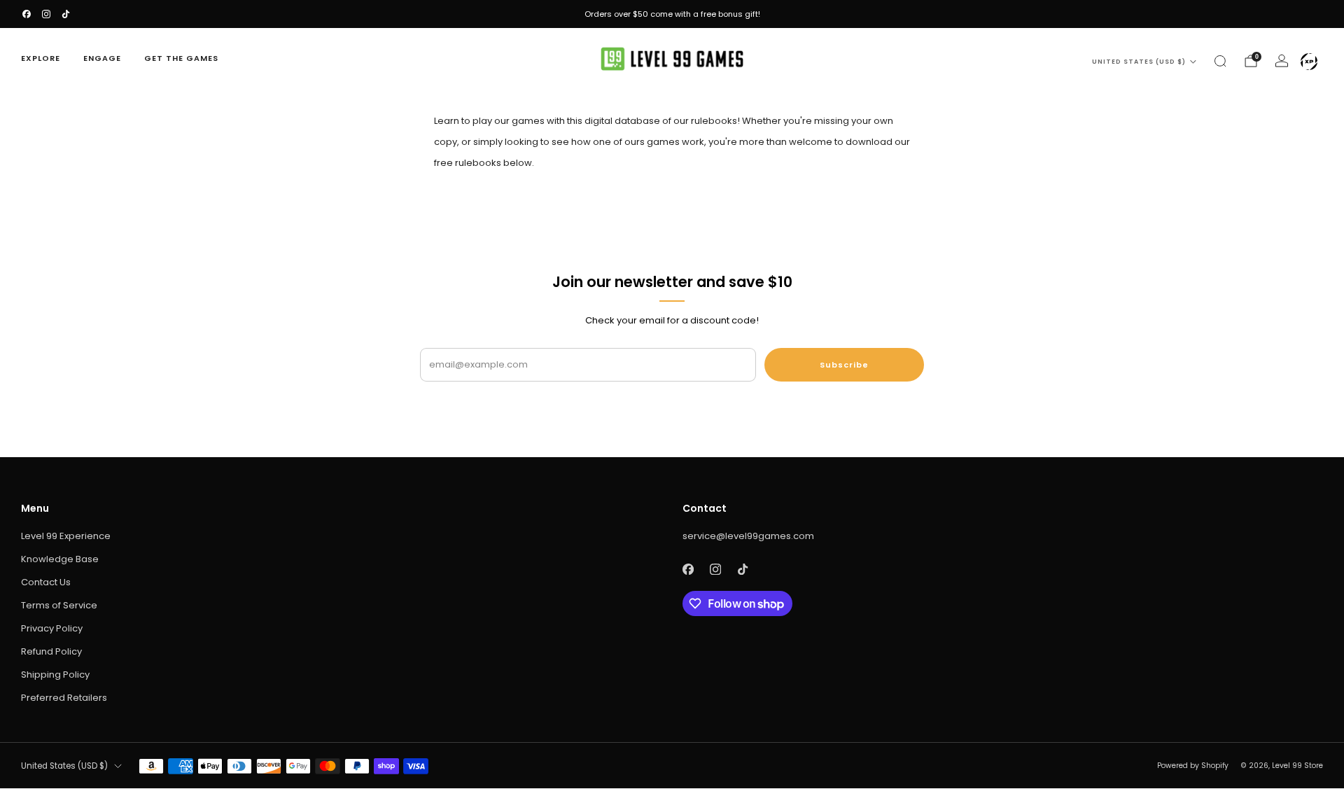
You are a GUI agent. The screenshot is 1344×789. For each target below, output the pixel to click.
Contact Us (46, 582)
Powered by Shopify (1192, 765)
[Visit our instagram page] (46, 14)
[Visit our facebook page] (26, 14)
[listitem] (672, 14)
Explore (40, 58)
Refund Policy (51, 651)
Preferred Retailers (64, 697)
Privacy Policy (52, 628)
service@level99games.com (748, 536)
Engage (102, 58)
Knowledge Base (60, 559)
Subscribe (844, 364)
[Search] (1220, 61)
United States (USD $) (1139, 61)
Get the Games (181, 58)
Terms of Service (59, 605)
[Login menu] (1309, 62)
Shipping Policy (55, 674)
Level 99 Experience (66, 536)
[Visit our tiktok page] (66, 14)
